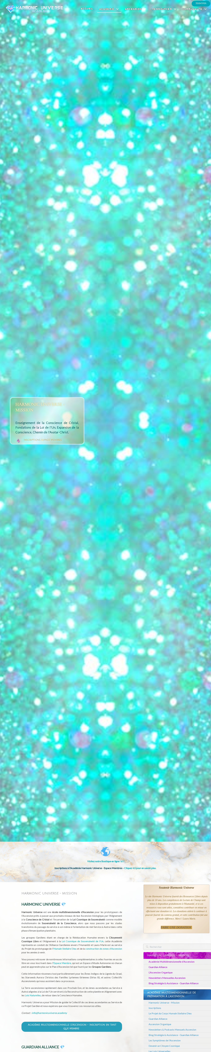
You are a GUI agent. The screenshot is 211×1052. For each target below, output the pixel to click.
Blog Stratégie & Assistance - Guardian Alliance (173, 983)
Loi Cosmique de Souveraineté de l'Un (82, 941)
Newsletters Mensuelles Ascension (167, 977)
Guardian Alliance (158, 967)
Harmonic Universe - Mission (164, 1002)
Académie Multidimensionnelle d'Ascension (171, 961)
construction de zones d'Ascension (103, 948)
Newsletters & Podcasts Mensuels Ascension (172, 1029)
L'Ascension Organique (161, 972)
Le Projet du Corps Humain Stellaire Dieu (170, 1013)
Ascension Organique (160, 1024)
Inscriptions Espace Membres (43, 440)
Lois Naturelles (33, 995)
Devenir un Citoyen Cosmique (164, 1045)
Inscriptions (155, 1007)
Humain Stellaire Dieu (64, 948)
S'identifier (201, 3)
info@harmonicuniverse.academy (49, 1012)
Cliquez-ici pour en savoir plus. (140, 867)
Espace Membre (62, 962)
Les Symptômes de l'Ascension (165, 1040)
